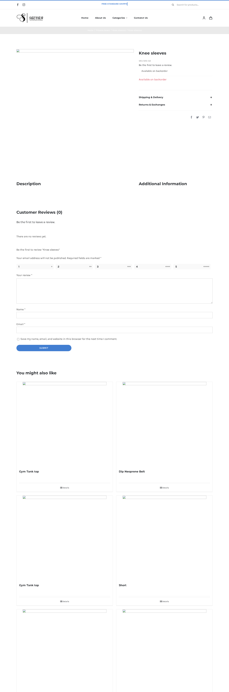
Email (20, 324)
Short (122, 585)
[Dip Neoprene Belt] (164, 424)
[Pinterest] (204, 117)
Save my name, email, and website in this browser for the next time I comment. (68, 338)
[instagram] (23, 4)
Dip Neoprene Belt (132, 471)
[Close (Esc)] (225, 3)
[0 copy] (29, 13)
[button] (176, 97)
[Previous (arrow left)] (6, 346)
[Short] (164, 537)
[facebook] (17, 4)
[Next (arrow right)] (223, 346)
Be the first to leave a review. (155, 65)
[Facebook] (191, 117)
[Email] (210, 117)
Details (66, 488)
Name (20, 309)
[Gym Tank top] (65, 424)
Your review (24, 275)
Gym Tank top (29, 471)
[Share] (218, 3)
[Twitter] (197, 117)
